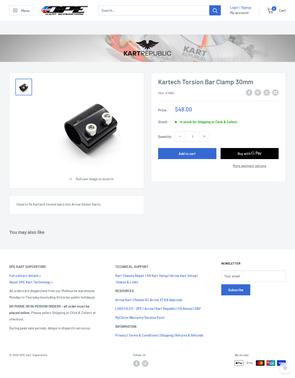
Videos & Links (127, 282)
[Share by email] (275, 92)
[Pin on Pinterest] (258, 92)
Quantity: (165, 136)
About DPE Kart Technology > (31, 282)
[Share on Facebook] (249, 92)
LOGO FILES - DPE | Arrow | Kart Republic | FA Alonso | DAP (158, 308)
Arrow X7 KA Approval (166, 300)
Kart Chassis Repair (130, 275)
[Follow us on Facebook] (136, 363)
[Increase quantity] (204, 136)
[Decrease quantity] (180, 136)
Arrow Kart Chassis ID (131, 300)
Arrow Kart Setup (183, 275)
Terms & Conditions (143, 335)
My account (239, 12)
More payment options (249, 165)
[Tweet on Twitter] (266, 92)
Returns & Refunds (189, 335)
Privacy (121, 335)
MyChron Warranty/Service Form (139, 317)
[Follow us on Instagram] (145, 363)
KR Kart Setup (157, 275)
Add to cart (187, 153)
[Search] (215, 10)
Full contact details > (25, 275)
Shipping (166, 335)
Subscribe (235, 290)
